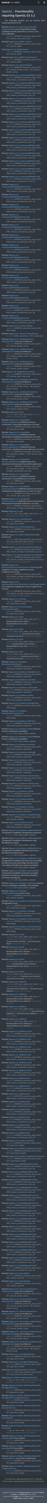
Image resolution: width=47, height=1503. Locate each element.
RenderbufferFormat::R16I (16, 624)
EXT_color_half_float (23, 414)
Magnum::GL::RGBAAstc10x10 (20, 1031)
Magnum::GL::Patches (17, 599)
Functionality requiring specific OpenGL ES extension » (23, 1481)
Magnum (6, 2)
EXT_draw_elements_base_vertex (19, 541)
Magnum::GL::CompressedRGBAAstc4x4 (24, 122)
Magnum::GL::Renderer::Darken (21, 695)
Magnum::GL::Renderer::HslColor (21, 760)
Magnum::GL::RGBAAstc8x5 (19, 1117)
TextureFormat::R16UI (31, 634)
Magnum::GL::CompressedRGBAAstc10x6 (25, 91)
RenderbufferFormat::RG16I (17, 954)
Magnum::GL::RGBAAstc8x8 (19, 1133)
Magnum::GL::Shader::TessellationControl (25, 1148)
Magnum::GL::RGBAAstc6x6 (19, 1109)
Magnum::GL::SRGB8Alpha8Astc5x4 (22, 1218)
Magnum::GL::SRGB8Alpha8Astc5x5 (22, 1226)
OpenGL (7, 11)
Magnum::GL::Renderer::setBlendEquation (25, 830)
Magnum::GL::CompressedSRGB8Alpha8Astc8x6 (15, 306)
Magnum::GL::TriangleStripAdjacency (23, 1362)
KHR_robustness (21, 336)
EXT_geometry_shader (15, 429)
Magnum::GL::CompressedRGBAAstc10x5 (25, 83)
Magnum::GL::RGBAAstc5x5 (19, 1094)
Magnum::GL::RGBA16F (17, 982)
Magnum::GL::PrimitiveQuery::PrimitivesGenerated (17, 608)
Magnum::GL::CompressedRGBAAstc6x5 (24, 145)
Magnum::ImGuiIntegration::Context (21, 1369)
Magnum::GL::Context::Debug (20, 326)
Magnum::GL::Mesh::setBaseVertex (22, 534)
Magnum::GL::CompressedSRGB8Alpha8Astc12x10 (16, 226)
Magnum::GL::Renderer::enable (21, 736)
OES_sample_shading (14, 819)
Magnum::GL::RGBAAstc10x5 (20, 1039)
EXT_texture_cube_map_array (18, 38)
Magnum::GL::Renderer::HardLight (22, 752)
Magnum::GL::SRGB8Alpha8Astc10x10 (23, 1164)
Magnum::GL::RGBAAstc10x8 (20, 1055)
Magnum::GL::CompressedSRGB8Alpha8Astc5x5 (15, 266)
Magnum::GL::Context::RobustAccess (23, 333)
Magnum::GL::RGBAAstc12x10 (20, 1062)
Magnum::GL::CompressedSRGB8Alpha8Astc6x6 (15, 286)
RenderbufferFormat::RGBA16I (18, 1001)
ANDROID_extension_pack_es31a (28, 36)
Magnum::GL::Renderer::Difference (22, 721)
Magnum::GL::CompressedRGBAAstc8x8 (24, 176)
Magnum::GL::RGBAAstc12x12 (20, 1070)
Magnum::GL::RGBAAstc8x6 (19, 1125)
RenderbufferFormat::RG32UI (23, 964)
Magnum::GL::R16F (16, 617)
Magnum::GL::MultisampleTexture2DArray (25, 547)
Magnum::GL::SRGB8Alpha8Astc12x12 (23, 1203)
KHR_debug (11, 330)
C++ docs (15, 2)
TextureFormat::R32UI (30, 656)
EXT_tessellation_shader (16, 603)
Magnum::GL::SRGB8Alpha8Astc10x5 (23, 1172)
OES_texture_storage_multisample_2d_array (22, 469)
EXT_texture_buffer (14, 46)
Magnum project (25, 1492)
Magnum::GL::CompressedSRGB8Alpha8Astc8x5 (15, 296)
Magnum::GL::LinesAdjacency (20, 519)
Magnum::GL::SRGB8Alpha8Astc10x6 (23, 1179)
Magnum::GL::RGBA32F (17, 1006)
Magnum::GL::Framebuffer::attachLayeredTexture (16, 421)
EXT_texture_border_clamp (17, 69)
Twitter (31, 1498)
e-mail (25, 1498)
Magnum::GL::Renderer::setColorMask (24, 870)
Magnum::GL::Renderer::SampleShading (24, 814)
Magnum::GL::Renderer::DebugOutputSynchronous (15, 712)
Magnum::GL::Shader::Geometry (21, 1140)
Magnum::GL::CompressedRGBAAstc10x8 (25, 98)
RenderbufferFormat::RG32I (17, 966)
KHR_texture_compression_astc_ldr (20, 80)
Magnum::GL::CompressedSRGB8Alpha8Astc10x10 (16, 185)
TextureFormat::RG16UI (15, 941)
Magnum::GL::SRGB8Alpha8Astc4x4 (22, 1211)
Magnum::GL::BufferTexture (17, 49)
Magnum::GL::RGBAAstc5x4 (19, 1086)
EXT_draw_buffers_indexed (25, 733)
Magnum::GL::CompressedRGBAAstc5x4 (24, 130)
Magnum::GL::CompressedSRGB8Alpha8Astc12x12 (16, 236)
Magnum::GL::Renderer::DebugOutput (24, 703)
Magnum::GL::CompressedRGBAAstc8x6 (24, 169)
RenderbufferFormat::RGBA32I (18, 1026)
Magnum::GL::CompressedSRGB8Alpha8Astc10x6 (16, 205)
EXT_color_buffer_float (24, 641)
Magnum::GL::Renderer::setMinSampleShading (15, 892)
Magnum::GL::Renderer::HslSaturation (24, 783)
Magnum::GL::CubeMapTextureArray (20, 371)
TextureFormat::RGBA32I (26, 1013)
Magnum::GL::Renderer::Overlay (21, 807)
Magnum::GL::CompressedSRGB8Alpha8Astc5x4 (15, 256)
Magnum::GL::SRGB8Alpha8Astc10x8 (23, 1187)
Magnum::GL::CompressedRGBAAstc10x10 (25, 75)
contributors (23, 1494)
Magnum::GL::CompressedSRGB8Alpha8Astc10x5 (16, 195)
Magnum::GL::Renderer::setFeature (22, 883)
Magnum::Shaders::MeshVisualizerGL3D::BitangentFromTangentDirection (21, 1396)
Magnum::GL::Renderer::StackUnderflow (25, 926)
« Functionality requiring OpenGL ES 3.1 (19, 1479)
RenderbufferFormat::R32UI (23, 644)
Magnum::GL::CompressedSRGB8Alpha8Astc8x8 (15, 316)
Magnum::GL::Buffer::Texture (20, 41)
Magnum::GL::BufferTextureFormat (23, 57)
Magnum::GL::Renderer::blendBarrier (23, 672)
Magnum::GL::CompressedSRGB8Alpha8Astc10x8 (16, 215)
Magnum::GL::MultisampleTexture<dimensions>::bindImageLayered (23, 583)
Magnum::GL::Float (16, 412)
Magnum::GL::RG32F (16, 959)
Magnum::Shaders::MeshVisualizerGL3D (21, 1377)
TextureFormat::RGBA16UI (16, 988)
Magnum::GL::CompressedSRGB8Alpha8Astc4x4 (15, 246)
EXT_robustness (36, 336)
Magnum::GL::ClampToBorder (20, 65)
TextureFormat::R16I (14, 636)
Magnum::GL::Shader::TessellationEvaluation (27, 1156)
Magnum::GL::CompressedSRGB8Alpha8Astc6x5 (15, 276)
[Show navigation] (44, 2)
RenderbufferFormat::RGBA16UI (18, 999)
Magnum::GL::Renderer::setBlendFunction (25, 848)
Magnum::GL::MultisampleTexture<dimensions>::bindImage (20, 566)
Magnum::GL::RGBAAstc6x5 (19, 1101)
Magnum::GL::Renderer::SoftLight (22, 911)
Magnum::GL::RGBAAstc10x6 (20, 1047)
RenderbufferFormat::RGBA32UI (18, 1023)
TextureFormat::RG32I (15, 978)
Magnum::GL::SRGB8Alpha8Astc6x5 (22, 1234)
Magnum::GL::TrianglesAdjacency (22, 1354)
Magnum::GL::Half (16, 511)
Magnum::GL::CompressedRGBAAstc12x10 (25, 106)
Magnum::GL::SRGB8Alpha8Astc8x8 (22, 1265)
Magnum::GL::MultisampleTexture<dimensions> (25, 555)
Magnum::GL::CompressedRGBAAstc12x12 (25, 114)
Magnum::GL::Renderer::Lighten (21, 791)
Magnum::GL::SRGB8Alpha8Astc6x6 (22, 1242)
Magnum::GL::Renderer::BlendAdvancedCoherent (15, 663)
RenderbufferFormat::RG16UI (17, 951)
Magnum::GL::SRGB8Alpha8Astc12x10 (23, 1195)
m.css (27, 1496)
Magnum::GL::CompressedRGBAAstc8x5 (24, 161)
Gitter (20, 1498)
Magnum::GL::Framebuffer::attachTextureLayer (16, 487)
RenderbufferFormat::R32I (16, 646)
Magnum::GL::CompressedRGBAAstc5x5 (24, 137)
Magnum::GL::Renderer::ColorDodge (23, 687)
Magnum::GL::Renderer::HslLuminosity (24, 775)
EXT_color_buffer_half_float (26, 513)
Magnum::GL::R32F (16, 639)
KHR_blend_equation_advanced (18, 668)
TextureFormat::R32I (14, 658)
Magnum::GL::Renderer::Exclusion (22, 744)
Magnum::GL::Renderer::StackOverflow (24, 919)
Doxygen (16, 1496)
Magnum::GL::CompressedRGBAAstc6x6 (24, 153)
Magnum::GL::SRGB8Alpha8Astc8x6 (22, 1257)
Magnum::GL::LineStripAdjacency (22, 527)
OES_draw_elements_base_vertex (28, 539)
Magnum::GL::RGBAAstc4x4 (19, 1078)
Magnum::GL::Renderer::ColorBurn (22, 680)
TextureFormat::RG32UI (30, 976)
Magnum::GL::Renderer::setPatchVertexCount (27, 901)
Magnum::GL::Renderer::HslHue (21, 768)
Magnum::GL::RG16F (16, 934)
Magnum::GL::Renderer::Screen (21, 822)
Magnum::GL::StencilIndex (19, 1273)
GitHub (15, 1498)
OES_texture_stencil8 (15, 1278)
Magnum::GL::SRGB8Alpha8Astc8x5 (22, 1250)
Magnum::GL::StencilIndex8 (19, 1281)
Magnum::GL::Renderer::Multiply (21, 799)
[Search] (38, 2)
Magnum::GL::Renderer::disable (21, 729)
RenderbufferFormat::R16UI (17, 621)
